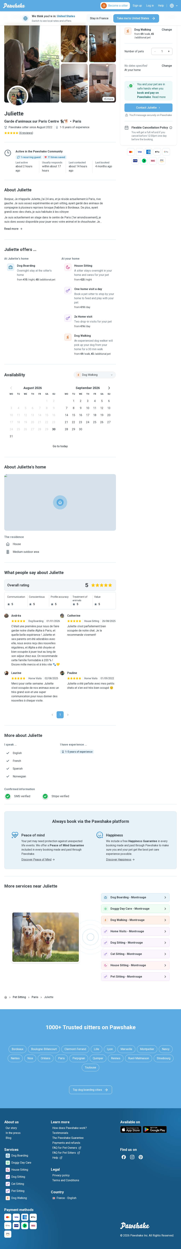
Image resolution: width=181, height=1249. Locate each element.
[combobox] (95, 374)
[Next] (67, 714)
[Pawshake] (14, 5)
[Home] (5, 997)
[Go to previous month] (11, 388)
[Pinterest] (140, 1157)
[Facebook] (123, 1157)
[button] (148, 91)
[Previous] (52, 714)
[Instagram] (132, 1157)
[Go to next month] (108, 388)
